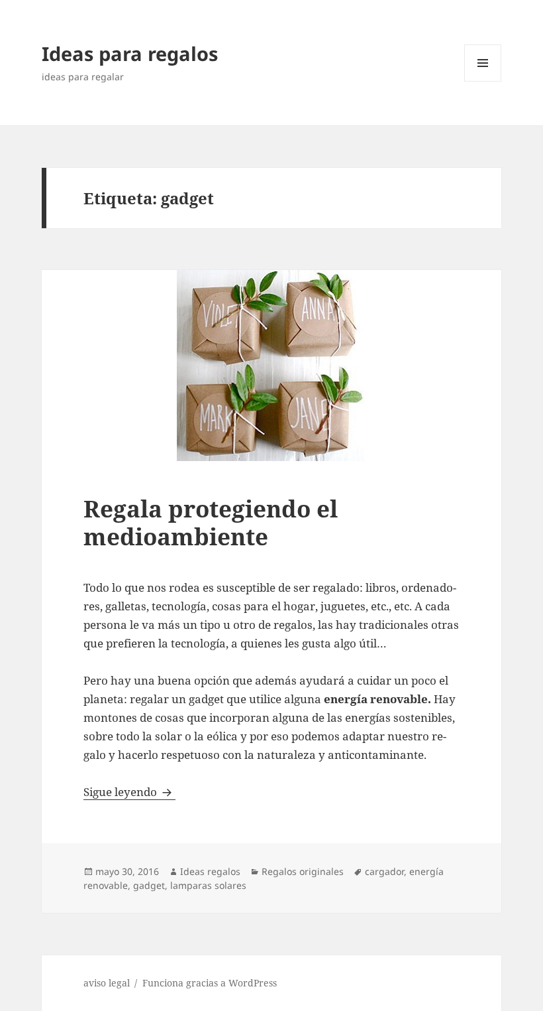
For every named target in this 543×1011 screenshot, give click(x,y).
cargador (384, 871)
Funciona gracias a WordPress (209, 983)
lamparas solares (208, 885)
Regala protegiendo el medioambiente (210, 522)
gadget (149, 885)
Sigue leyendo (129, 791)
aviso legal (106, 983)
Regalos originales (303, 871)
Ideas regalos (210, 871)
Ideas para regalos (130, 53)
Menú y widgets (483, 81)
